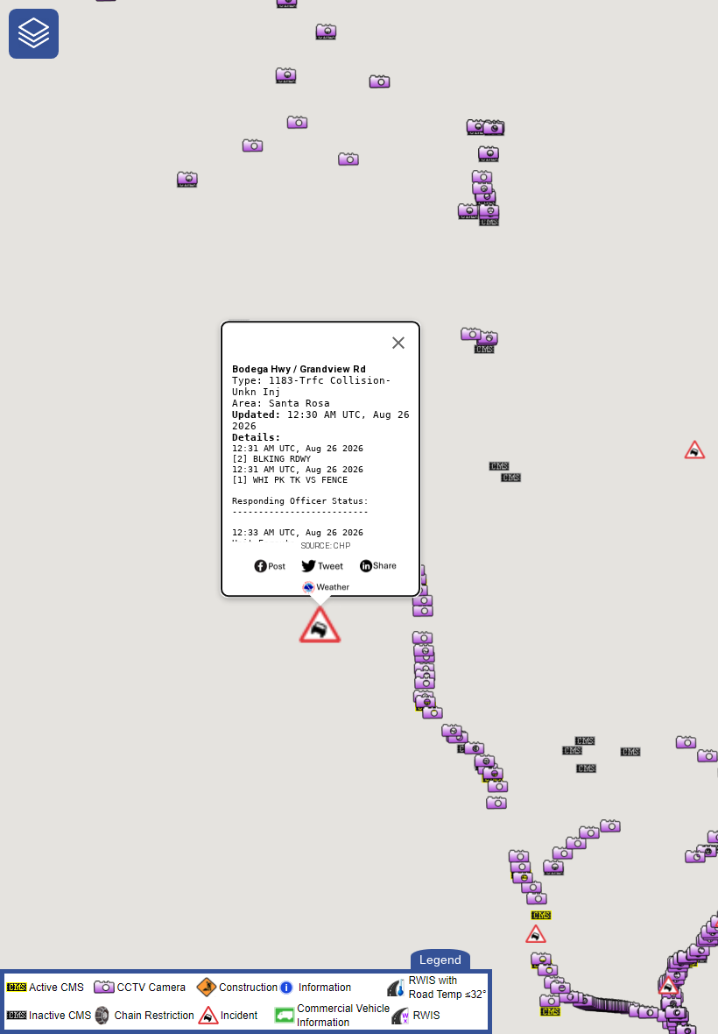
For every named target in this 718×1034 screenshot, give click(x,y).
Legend (440, 960)
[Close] (398, 343)
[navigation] (34, 34)
